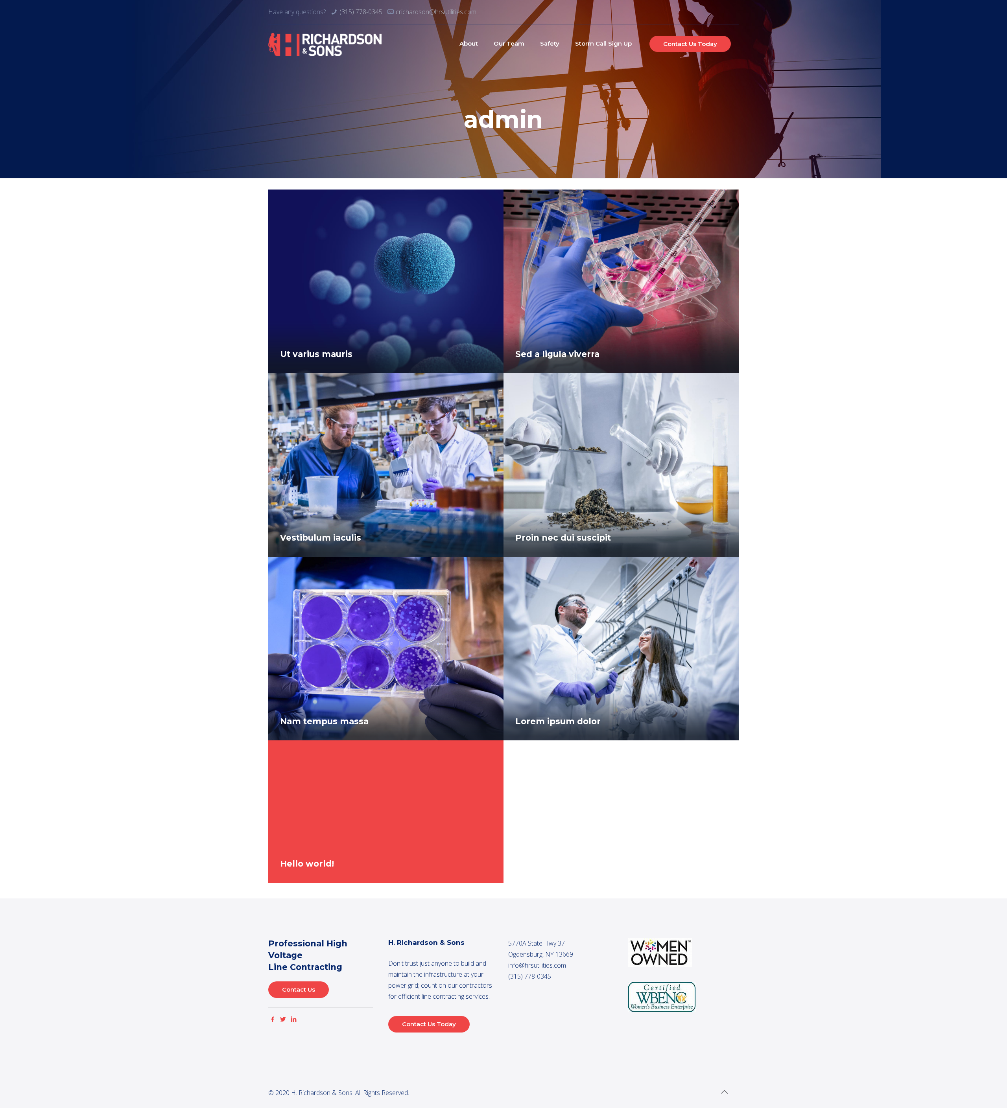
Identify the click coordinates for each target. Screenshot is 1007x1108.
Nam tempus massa (324, 721)
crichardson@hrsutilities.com (436, 11)
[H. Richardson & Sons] (325, 43)
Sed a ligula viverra (557, 354)
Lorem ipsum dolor (558, 721)
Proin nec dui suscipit (563, 538)
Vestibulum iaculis (320, 538)
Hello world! (307, 864)
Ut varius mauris (316, 354)
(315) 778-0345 (360, 11)
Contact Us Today (690, 44)
